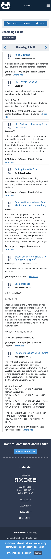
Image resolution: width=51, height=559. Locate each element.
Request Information (25, 451)
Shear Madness (22, 283)
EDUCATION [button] (24, 506)
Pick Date (13, 23)
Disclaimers (31, 538)
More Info (18, 74)
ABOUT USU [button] (24, 499)
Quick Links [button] (24, 518)
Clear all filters (8, 38)
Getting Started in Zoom (26, 169)
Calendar (25, 467)
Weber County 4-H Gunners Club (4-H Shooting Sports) (30, 258)
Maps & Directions (15, 538)
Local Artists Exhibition (26, 81)
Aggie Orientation (23, 54)
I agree (38, 553)
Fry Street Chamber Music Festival (31, 352)
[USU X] (21, 481)
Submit (41, 23)
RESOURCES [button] (24, 512)
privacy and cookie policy (18, 553)
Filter (27, 23)
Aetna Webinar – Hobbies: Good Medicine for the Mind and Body (30, 204)
